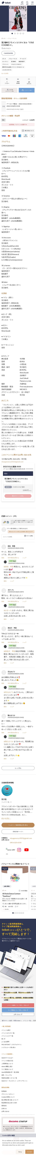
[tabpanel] (18, 19)
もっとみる (4, 73)
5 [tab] (23, 33)
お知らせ (4, 1108)
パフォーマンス (12, 38)
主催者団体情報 (8, 53)
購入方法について (29, 130)
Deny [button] (20, 1152)
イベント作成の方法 (7, 1060)
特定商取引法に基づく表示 (9, 1102)
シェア (24, 557)
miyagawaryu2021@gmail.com (12, 462)
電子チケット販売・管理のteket (11, 1020)
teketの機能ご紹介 (6, 1066)
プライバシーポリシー (7, 1094)
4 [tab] (20, 33)
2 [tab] (15, 33)
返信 (2, 557)
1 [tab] (12, 33)
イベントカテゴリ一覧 (7, 1033)
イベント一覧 (27, 1020)
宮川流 (3, 799)
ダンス (3, 38)
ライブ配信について (7, 1069)
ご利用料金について (7, 1063)
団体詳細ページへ (18, 831)
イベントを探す (6, 1030)
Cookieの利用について (8, 1097)
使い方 (3, 1039)
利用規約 (4, 1091)
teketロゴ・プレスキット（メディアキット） (14, 1081)
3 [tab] (17, 33)
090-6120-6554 (15, 843)
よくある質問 (5, 1041)
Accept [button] (29, 1151)
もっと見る (18, 768)
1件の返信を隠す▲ (13, 557)
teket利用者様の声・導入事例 (10, 1072)
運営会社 (4, 1105)
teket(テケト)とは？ (7, 1058)
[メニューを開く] (32, 3)
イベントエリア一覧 (7, 1036)
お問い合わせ (5, 1111)
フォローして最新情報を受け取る (18, 825)
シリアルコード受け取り (8, 1047)
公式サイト (10, 850)
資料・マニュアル (6, 1075)
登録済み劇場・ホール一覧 (9, 1078)
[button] (13, 913)
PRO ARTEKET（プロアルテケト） (11, 1044)
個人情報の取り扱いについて (9, 1100)
